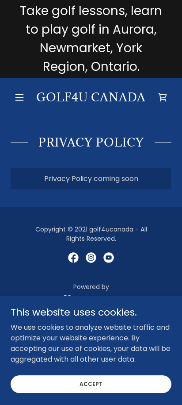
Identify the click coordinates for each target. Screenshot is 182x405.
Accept (91, 383)
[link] (91, 97)
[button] (23, 97)
